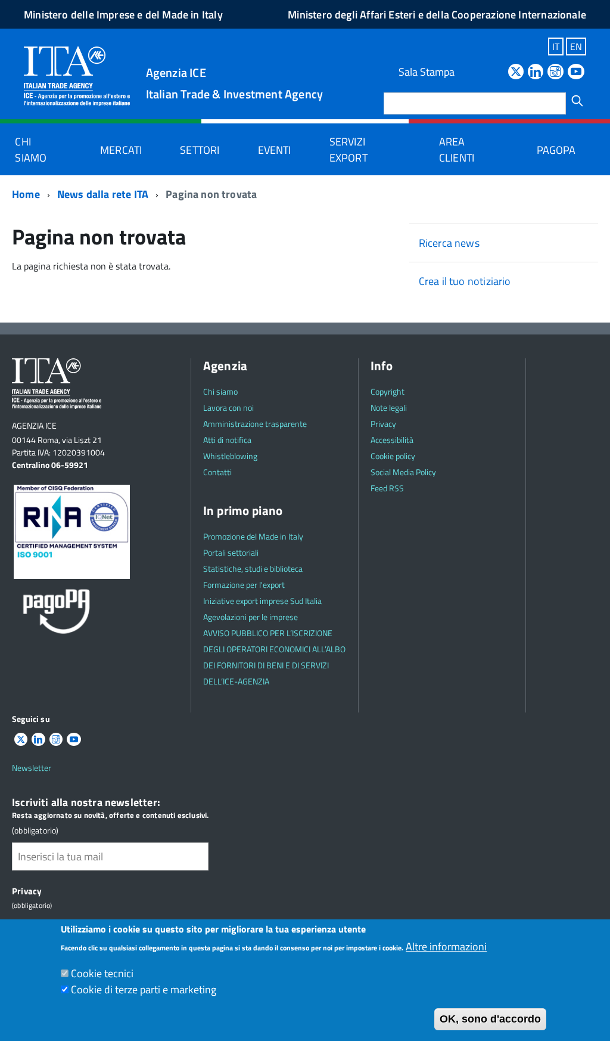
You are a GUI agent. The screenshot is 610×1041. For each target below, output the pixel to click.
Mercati (121, 150)
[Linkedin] (535, 72)
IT (555, 46)
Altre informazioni (446, 946)
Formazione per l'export (244, 584)
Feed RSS (387, 488)
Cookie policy (393, 456)
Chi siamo (30, 150)
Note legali (389, 407)
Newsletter (31, 767)
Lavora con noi (228, 407)
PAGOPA (556, 150)
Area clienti (456, 150)
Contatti (217, 472)
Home (26, 194)
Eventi (274, 150)
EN (576, 46)
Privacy (383, 423)
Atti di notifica (227, 439)
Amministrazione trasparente (255, 423)
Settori (199, 150)
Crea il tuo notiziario (465, 281)
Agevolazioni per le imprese (250, 617)
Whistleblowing (230, 456)
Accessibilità (392, 439)
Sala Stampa (427, 72)
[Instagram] (555, 72)
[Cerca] (577, 100)
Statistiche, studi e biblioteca (253, 568)
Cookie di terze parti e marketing (143, 989)
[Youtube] (576, 72)
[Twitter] (516, 72)
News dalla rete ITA (102, 194)
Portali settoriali (231, 552)
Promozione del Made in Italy (253, 536)
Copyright (387, 391)
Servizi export (348, 150)
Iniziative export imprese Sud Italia (262, 600)
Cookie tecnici (102, 973)
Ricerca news (449, 243)
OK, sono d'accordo (490, 1019)
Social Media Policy (403, 472)
